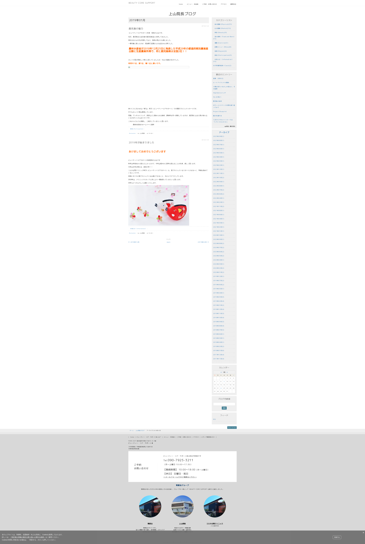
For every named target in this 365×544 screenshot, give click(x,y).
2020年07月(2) (218, 247)
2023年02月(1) (218, 165)
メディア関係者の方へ (208, 437)
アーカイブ (224, 132)
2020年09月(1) (218, 239)
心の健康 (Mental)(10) (222, 28)
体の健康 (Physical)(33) (222, 24)
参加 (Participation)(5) (222, 55)
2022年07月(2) (218, 190)
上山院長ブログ (140, 430)
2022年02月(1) (218, 202)
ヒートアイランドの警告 (221, 82)
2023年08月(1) (218, 140)
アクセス (224, 4)
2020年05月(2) (218, 256)
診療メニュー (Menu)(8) (222, 47)
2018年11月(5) (218, 313)
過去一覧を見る (230, 126)
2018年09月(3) (218, 322)
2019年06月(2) (218, 285)
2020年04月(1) (218, 260)
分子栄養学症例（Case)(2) (222, 65)
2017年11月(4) (218, 359)
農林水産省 (136, 124)
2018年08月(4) (218, 326)
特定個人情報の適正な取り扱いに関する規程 (28, 537)
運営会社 (233, 4)
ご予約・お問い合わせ (209, 4)
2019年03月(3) (218, 297)
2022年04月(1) (218, 198)
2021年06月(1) (218, 214)
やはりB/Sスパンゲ (219, 93)
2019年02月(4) (218, 301)
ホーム (132, 430)
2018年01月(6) (218, 350)
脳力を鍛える (217, 116)
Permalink (132, 133)
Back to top (232, 427)
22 (221, 388)
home (181, 4)
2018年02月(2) (218, 346)
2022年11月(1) (218, 173)
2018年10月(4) (218, 317)
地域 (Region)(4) (220, 51)
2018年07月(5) (218, 330)
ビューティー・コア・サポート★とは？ (149, 437)
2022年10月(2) (218, 177)
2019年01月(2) (218, 305)
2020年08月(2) (218, 243)
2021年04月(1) (218, 219)
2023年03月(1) (218, 161)
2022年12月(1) (218, 169)
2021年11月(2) (218, 206)
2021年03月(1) (218, 223)
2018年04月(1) (218, 342)
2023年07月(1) (218, 145)
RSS (214, 419)
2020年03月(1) (218, 264)
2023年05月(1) (218, 153)
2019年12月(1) (218, 276)
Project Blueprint (220, 111)
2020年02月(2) (218, 268)
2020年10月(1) (218, 235)
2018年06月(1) (218, 334)
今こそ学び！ (217, 97)
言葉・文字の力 (218, 78)
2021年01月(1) (218, 231)
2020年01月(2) (218, 272)
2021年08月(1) (218, 210)
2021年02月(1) (218, 227)
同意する (337, 537)
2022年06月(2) (218, 194)
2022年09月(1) (218, 182)
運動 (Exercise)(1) (220, 43)
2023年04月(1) (218, 157)
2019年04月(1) (218, 293)
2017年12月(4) (218, 355)
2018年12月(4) (218, 309)
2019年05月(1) (218, 289)
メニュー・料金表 (192, 4)
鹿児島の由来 (217, 101)
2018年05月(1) (218, 338)
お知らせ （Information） (137, 228)
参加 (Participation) (136, 129)
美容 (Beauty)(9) (220, 32)
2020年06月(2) (218, 252)
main (168, 242)
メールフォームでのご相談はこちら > (181, 477)
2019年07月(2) (218, 280)
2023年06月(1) (218, 149)
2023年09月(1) (218, 136)
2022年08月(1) (218, 186)
